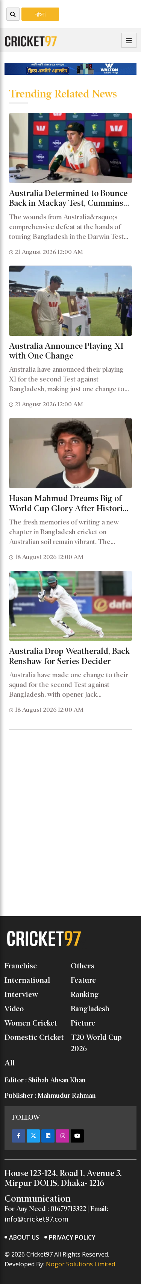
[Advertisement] (70, 806)
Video (14, 1008)
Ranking (85, 994)
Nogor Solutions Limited (80, 1264)
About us (24, 1237)
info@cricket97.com (36, 1218)
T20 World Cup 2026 (96, 1043)
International (27, 980)
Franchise (21, 966)
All (10, 1063)
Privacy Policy (72, 1237)
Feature (83, 980)
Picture (83, 1023)
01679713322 (68, 1209)
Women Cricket (31, 1023)
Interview (21, 994)
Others (82, 966)
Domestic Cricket (34, 1037)
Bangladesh (90, 1008)
